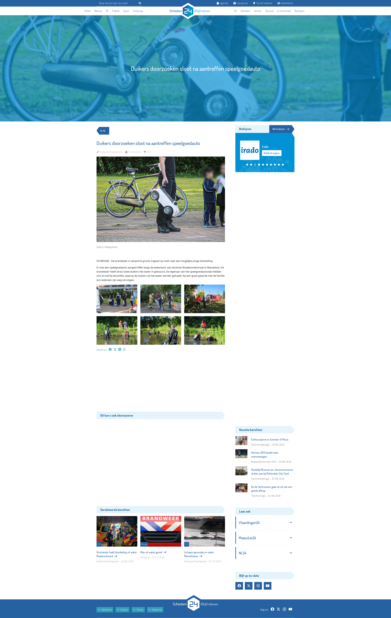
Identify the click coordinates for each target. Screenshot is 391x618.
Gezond (269, 11)
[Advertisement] (161, 383)
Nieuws (98, 11)
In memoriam (284, 11)
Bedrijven (299, 11)
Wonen (258, 11)
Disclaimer (157, 609)
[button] (247, 164)
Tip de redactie (264, 3)
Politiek (116, 11)
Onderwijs (138, 11)
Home (88, 11)
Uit (235, 11)
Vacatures (242, 3)
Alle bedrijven (278, 128)
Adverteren (286, 3)
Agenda (223, 3)
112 (107, 11)
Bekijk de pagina (271, 153)
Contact (124, 609)
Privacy (139, 609)
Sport (126, 11)
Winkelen (245, 11)
